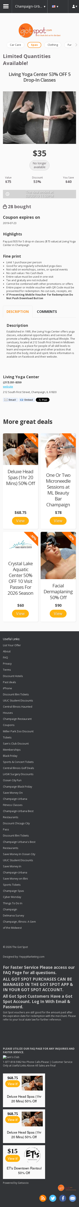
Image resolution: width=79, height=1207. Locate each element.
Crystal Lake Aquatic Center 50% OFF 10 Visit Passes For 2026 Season (20, 578)
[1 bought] (20, 449)
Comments (47, 311)
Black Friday (10, 756)
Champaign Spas (13, 891)
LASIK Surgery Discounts (18, 774)
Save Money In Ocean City (19, 854)
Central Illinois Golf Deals (18, 768)
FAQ (5, 657)
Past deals (9, 682)
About (7, 651)
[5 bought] (58, 451)
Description (18, 311)
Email (12, 399)
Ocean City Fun (12, 780)
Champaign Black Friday (17, 786)
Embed (28, 399)
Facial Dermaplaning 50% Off (58, 591)
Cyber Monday (12, 897)
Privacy (7, 663)
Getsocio (23, 1183)
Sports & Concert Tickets (18, 762)
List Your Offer (12, 645)
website (8, 386)
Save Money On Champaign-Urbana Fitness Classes (15, 799)
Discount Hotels (13, 676)
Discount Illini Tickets (16, 694)
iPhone (7, 688)
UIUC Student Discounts (18, 700)
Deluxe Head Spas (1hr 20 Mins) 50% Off (20, 477)
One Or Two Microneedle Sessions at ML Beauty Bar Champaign (58, 490)
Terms (7, 670)
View (20, 520)
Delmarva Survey (13, 915)
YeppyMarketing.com (31, 956)
